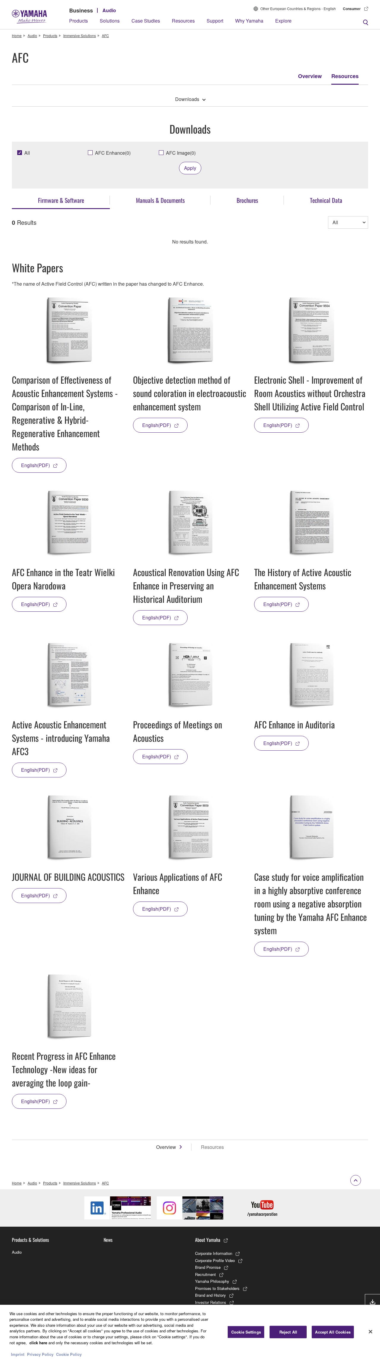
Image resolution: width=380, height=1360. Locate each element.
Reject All (288, 1332)
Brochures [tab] (247, 200)
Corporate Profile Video (215, 1260)
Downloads (187, 99)
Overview (310, 76)
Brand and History (210, 1295)
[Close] (370, 1331)
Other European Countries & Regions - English (298, 8)
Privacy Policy (40, 1354)
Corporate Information (213, 1253)
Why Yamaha (249, 20)
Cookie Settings (246, 1332)
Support (215, 20)
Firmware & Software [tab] (61, 200)
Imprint (17, 1354)
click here (38, 1342)
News (108, 1239)
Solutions (110, 20)
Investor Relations (210, 1302)
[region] (190, 1332)
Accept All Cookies (332, 1332)
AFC (105, 35)
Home (17, 35)
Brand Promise (208, 1267)
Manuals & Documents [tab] (160, 200)
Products (78, 20)
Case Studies (146, 20)
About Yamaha (207, 1239)
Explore (283, 20)
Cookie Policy (69, 1354)
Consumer (352, 8)
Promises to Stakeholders (217, 1288)
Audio (109, 10)
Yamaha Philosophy (212, 1281)
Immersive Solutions (79, 35)
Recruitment (205, 1274)
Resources (183, 20)
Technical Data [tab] (326, 200)
